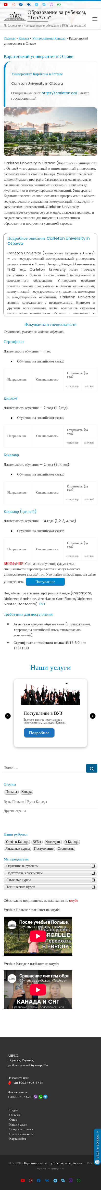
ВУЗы (37, 841)
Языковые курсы (17, 848)
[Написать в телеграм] (36, 4)
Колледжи (52, 841)
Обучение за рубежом (22, 866)
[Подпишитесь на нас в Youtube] (6, 4)
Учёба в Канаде (16, 841)
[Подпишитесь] (13, 4)
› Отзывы (14, 1115)
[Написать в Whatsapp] (59, 4)
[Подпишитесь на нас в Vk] (29, 4)
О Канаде (71, 841)
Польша (11, 791)
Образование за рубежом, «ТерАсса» (52, 1163)
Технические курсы (20, 887)
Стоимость (66, 848)
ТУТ (42, 604)
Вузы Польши (14, 801)
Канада (24, 38)
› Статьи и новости (21, 1134)
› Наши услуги (17, 1124)
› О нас (12, 1119)
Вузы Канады (37, 801)
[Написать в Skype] (44, 4)
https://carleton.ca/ (59, 93)
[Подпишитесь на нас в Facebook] (21, 4)
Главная (9, 38)
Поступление (45, 581)
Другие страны (15, 811)
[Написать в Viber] (51, 4)
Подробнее (39, 733)
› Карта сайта (17, 1138)
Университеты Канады (48, 38)
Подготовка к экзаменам (24, 873)
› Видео (13, 1110)
